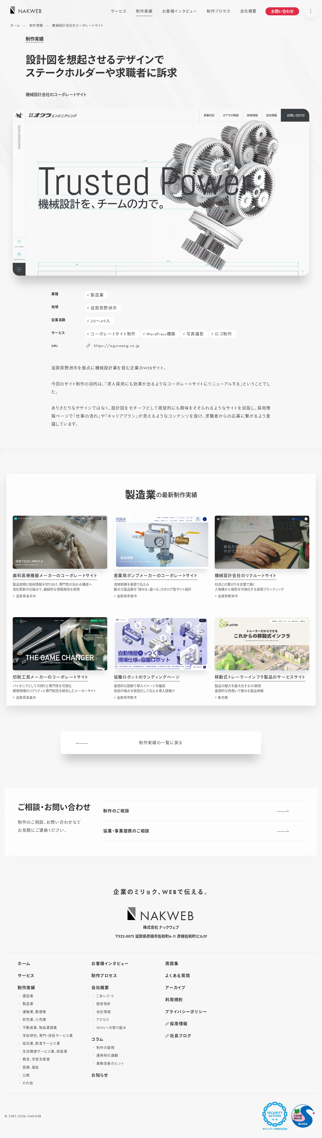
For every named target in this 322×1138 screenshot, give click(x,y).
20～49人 (100, 321)
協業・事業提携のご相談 (126, 831)
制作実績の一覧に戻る (161, 742)
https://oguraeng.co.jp (117, 345)
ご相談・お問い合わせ (54, 807)
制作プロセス (219, 11)
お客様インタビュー (179, 11)
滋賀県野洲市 (104, 308)
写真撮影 (195, 334)
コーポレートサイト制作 (113, 334)
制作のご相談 (116, 810)
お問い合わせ (282, 11)
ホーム (15, 25)
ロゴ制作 (223, 334)
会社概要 (248, 11)
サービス (119, 11)
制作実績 (144, 11)
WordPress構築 (161, 334)
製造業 (97, 295)
